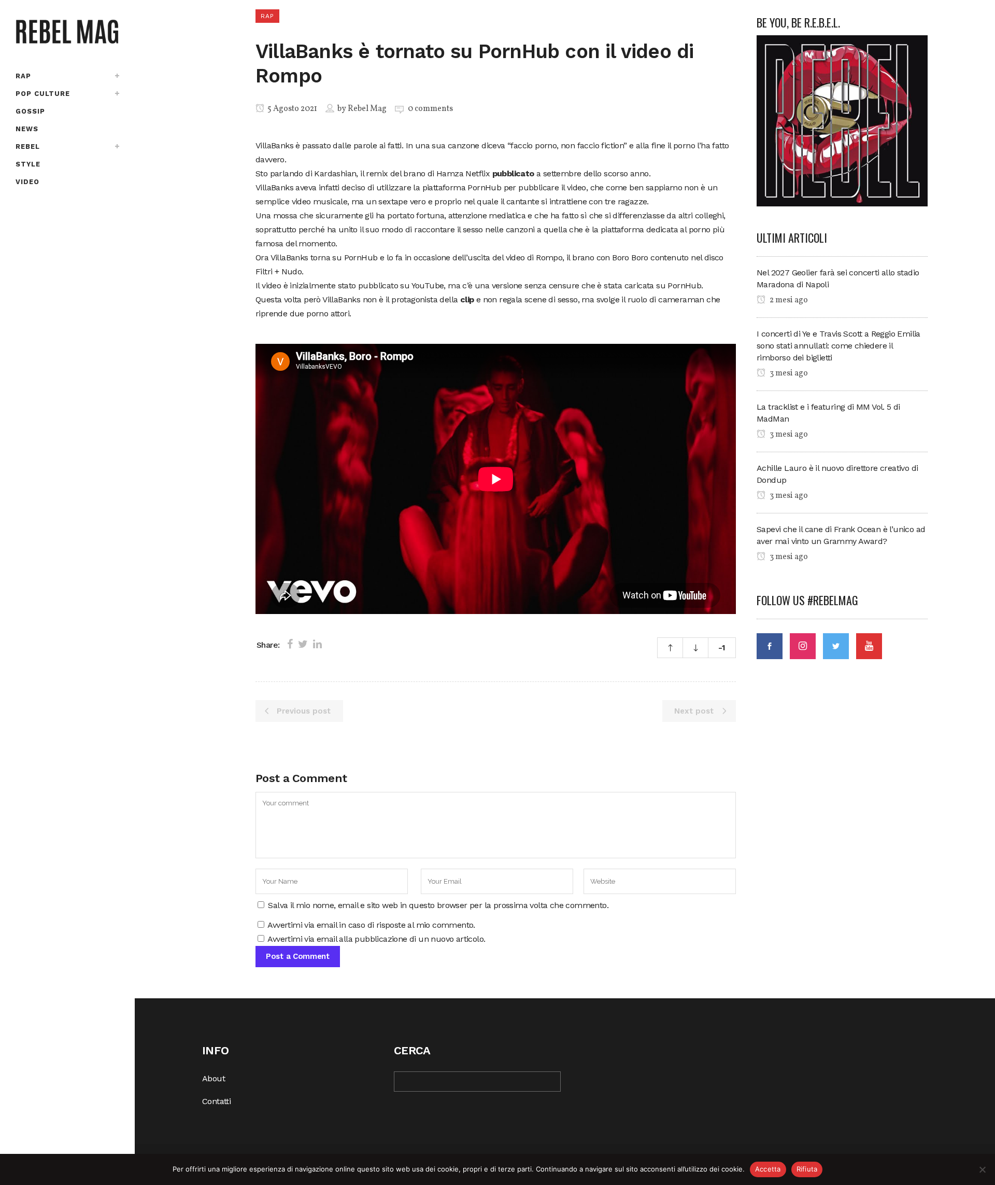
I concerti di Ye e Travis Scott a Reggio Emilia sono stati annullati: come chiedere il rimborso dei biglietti (838, 346)
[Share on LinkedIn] (317, 644)
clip (467, 299)
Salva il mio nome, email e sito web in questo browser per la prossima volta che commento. (438, 905)
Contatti (216, 1101)
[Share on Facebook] (290, 644)
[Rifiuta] (982, 1169)
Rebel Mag (367, 109)
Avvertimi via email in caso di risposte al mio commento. (371, 925)
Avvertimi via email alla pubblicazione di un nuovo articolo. (376, 939)
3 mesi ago (788, 373)
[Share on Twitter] (303, 644)
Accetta (768, 1169)
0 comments (430, 109)
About (213, 1078)
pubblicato (513, 173)
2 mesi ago (788, 300)
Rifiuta (807, 1169)
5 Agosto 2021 (291, 109)
